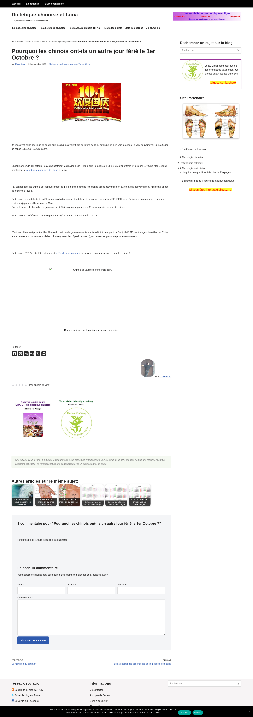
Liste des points (113, 28)
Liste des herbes (134, 28)
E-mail (71, 584)
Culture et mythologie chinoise (62, 41)
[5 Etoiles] (25, 385)
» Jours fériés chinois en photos (51, 540)
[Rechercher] (238, 50)
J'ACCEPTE (184, 712)
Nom (20, 584)
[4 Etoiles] (22, 385)
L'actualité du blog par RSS (28, 690)
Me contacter (96, 690)
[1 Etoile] (13, 385)
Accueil (16, 3)
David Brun (20, 64)
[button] (37, 27)
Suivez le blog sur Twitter (27, 695)
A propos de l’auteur (100, 695)
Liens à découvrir (98, 701)
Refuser (197, 712)
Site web (121, 584)
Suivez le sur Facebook (26, 701)
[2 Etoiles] (16, 385)
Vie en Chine (40, 41)
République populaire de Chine (41, 170)
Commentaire (25, 597)
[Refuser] (249, 711)
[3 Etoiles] (19, 385)
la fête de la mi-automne (67, 253)
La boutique (32, 3)
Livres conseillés (54, 3)
